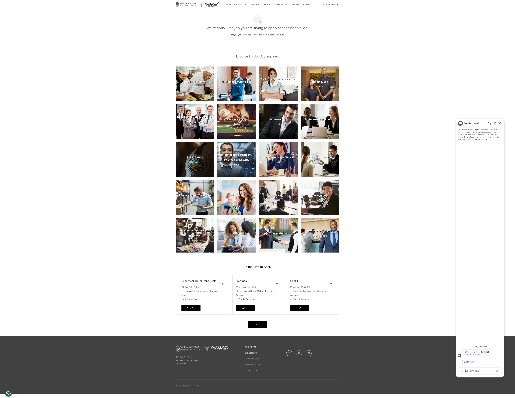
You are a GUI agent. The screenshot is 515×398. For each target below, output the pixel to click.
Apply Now (194, 308)
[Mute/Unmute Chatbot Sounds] (494, 123)
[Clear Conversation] (489, 123)
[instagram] (309, 353)
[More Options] (462, 370)
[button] (257, 324)
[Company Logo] (197, 4)
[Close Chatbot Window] (499, 123)
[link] (202, 348)
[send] (497, 371)
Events (295, 5)
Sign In (306, 5)
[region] (480, 247)
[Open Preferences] (8, 393)
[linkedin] (299, 353)
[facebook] (289, 353)
